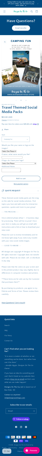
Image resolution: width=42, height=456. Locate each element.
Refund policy (13, 447)
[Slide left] (16, 100)
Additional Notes (8, 166)
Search (7, 325)
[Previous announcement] (4, 3)
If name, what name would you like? (16, 154)
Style (3, 135)
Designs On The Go (20, 445)
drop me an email (17, 379)
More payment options (21, 184)
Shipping (4, 120)
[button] (4, 11)
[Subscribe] (33, 411)
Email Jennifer (21, 28)
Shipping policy (22, 451)
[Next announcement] (37, 3)
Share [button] (6, 129)
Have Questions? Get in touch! (13, 303)
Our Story (8, 335)
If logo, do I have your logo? (13, 160)
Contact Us (8, 341)
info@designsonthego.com (14, 398)
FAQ (6, 330)
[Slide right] (26, 100)
